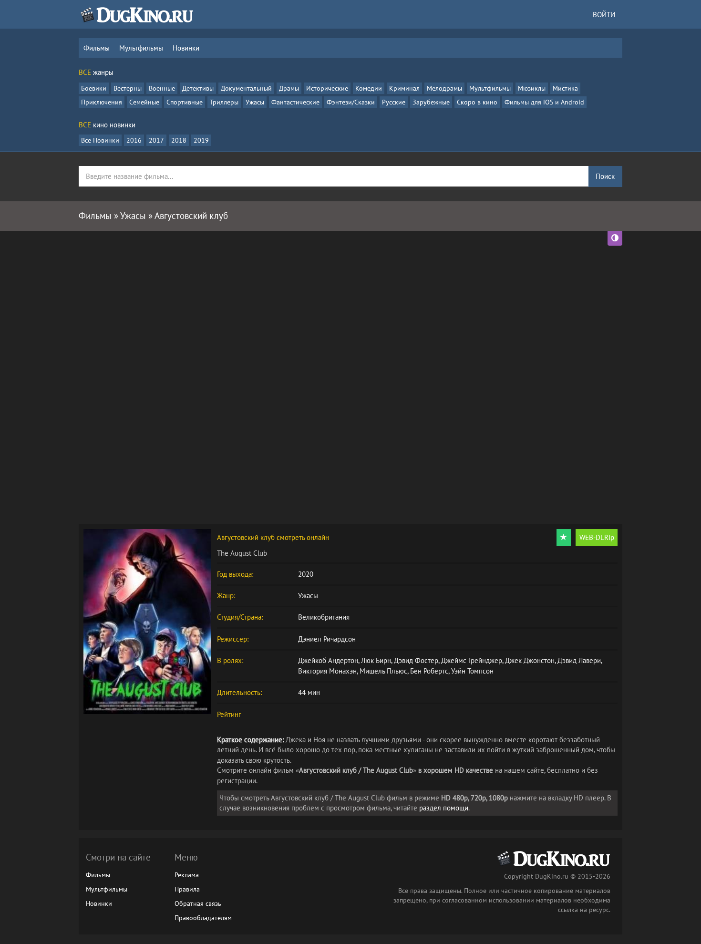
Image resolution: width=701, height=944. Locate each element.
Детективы (198, 88)
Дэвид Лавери (579, 660)
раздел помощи (443, 807)
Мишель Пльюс (383, 670)
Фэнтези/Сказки (351, 102)
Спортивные (184, 102)
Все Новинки (100, 140)
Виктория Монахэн (327, 670)
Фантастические (295, 102)
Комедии (368, 88)
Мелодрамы (444, 88)
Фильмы (96, 47)
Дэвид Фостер (416, 660)
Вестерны (127, 88)
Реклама (187, 875)
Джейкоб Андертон (328, 660)
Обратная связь (198, 903)
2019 (201, 140)
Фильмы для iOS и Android (544, 102)
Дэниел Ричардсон (327, 638)
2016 (134, 140)
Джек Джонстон (530, 660)
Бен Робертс (429, 670)
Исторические (327, 88)
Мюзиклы (532, 88)
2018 (178, 140)
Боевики (93, 88)
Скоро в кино (477, 102)
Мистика (565, 88)
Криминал (404, 88)
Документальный (246, 88)
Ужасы (255, 102)
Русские (393, 102)
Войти (604, 14)
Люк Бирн (376, 660)
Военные (162, 88)
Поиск (605, 176)
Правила (187, 889)
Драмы (289, 88)
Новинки (186, 47)
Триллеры (224, 102)
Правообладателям (203, 917)
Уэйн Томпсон (472, 670)
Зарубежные (431, 102)
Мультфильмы (141, 47)
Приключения (101, 102)
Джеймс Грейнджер (471, 660)
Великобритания (324, 617)
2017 (156, 140)
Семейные (144, 102)
